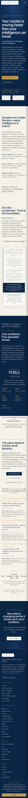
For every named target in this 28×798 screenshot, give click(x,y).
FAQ (3, 757)
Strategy (20, 591)
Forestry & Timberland (7, 718)
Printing (3, 731)
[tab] (14, 252)
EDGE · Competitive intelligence (9, 696)
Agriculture (4, 708)
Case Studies (5, 749)
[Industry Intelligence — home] (10, 3)
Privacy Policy (17, 791)
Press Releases (5, 759)
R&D (14, 591)
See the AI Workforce (10, 77)
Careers (4, 769)
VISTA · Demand (6, 701)
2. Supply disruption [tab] (14, 478)
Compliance (7, 591)
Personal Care (5, 729)
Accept (14, 795)
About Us (4, 767)
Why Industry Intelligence (8, 744)
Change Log (5, 754)
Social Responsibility (7, 772)
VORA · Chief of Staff (7, 688)
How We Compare (6, 751)
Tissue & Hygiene (6, 736)
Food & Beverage (6, 716)
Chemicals (4, 713)
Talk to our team (8, 82)
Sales (22, 590)
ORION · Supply (5, 698)
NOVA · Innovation (6, 693)
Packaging (4, 726)
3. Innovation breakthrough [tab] (14, 482)
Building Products (6, 711)
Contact (4, 774)
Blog (3, 746)
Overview (4, 685)
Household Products (7, 721)
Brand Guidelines (6, 777)
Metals (3, 724)
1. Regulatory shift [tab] (14, 473)
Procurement (14, 593)
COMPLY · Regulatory (7, 690)
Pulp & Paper (5, 734)
